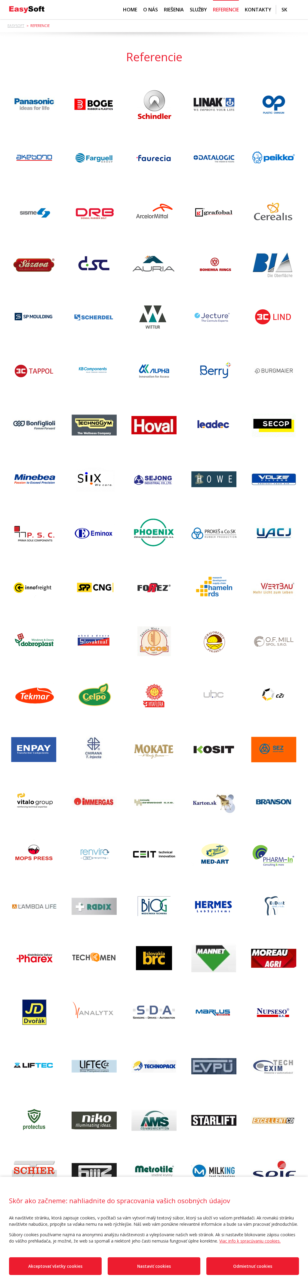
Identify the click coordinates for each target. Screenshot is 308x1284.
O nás (150, 9)
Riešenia (174, 9)
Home (130, 9)
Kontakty (258, 9)
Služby (198, 9)
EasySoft (16, 25)
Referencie (226, 9)
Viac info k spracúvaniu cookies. (250, 1241)
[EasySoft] (27, 9)
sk (284, 9)
